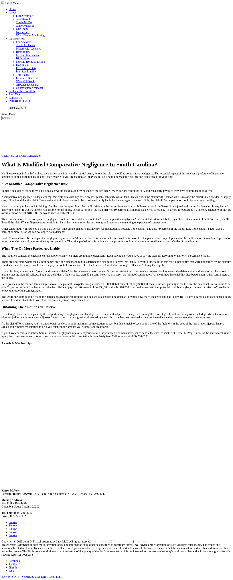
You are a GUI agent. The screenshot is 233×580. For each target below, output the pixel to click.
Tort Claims (22, 74)
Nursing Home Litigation (30, 61)
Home (12, 9)
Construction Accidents (29, 87)
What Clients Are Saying (30, 35)
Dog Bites (22, 64)
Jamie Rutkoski (25, 25)
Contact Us (15, 97)
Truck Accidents (25, 45)
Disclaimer (141, 541)
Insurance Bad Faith (27, 78)
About (12, 12)
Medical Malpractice (28, 55)
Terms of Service (123, 541)
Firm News (15, 94)
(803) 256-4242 (18, 108)
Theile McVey (24, 22)
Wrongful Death (25, 81)
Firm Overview (25, 15)
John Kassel (23, 19)
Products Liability (26, 68)
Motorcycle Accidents (28, 48)
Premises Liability (26, 71)
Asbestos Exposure (27, 84)
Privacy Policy (100, 541)
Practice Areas (17, 38)
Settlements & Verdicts (22, 91)
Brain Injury (23, 51)
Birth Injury (22, 58)
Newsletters (22, 32)
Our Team (22, 28)
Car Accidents (24, 42)
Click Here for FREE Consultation (21, 155)
